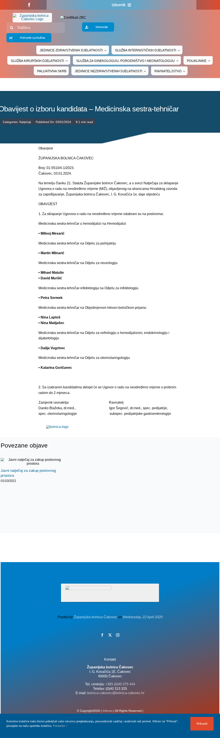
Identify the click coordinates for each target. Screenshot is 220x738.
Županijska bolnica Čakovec (95, 617)
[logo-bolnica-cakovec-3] (57, 427)
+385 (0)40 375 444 (120, 684)
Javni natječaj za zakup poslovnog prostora (29, 461)
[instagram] (117, 635)
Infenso (107, 710)
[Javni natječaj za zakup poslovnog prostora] (33, 462)
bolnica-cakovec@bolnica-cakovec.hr (115, 693)
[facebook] (29, 5)
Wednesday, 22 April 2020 (143, 617)
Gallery (36, 461)
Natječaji (25, 122)
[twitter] (110, 635)
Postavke (59, 725)
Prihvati (202, 724)
